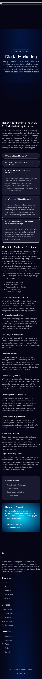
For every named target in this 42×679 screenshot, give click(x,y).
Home (3, 24)
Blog (27, 24)
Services (20, 24)
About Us (11, 24)
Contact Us (35, 24)
